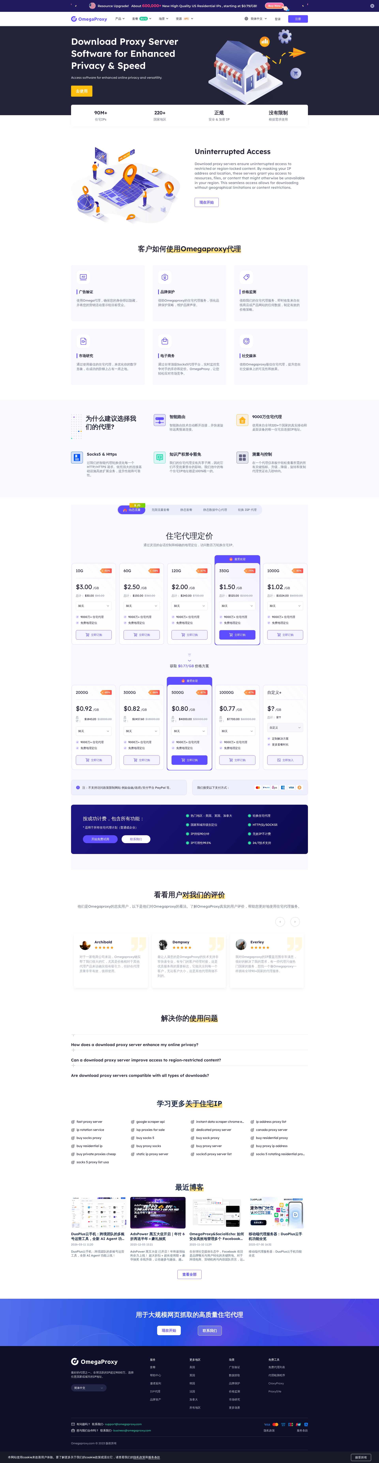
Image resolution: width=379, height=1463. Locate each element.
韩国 (192, 1383)
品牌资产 (155, 1399)
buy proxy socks (148, 1146)
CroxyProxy (276, 1383)
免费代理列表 (276, 1367)
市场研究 (234, 1399)
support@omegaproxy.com (123, 1424)
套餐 (153, 1367)
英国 (192, 1375)
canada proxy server (271, 1130)
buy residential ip (89, 1146)
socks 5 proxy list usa (93, 1162)
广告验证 (234, 1367)
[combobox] (91, 606)
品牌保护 (234, 1383)
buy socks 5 (145, 1138)
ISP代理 (155, 1391)
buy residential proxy (272, 1138)
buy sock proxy (207, 1138)
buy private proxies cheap (96, 1154)
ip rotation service (90, 1130)
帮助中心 (155, 1375)
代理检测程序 (276, 1375)
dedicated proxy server (213, 1130)
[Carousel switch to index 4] (193, 990)
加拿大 (194, 1399)
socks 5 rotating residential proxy (280, 1154)
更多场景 (234, 1407)
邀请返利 (155, 1383)
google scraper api (150, 1122)
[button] (189, 1042)
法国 (192, 1391)
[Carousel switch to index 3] (186, 990)
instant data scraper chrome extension (221, 1122)
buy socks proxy (89, 1138)
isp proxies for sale (150, 1130)
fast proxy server (89, 1122)
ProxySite (274, 1391)
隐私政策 (269, 1430)
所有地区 (195, 1407)
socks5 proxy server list (214, 1154)
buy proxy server (209, 1146)
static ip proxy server (152, 1154)
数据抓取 (234, 1375)
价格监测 (234, 1391)
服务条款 (302, 1430)
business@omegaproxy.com (132, 1430)
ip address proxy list (271, 1122)
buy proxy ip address (272, 1146)
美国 (192, 1367)
